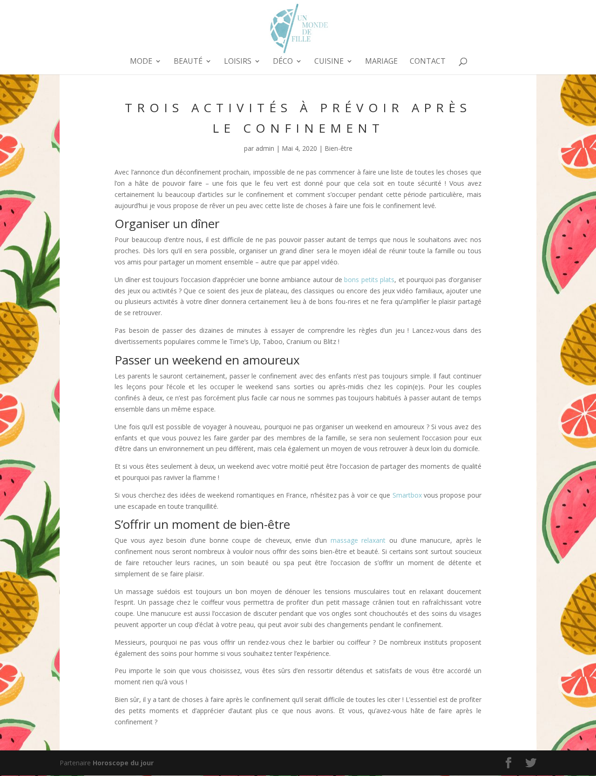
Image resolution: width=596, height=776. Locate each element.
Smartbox (407, 495)
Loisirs (237, 62)
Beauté (188, 62)
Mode (141, 62)
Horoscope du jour (123, 762)
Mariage (381, 62)
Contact (428, 62)
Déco (283, 62)
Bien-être (338, 148)
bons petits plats (369, 279)
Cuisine (329, 62)
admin (265, 148)
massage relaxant (358, 540)
